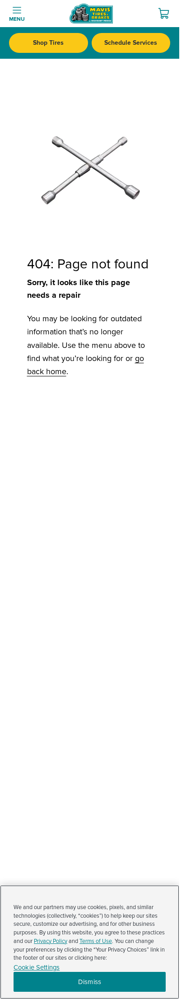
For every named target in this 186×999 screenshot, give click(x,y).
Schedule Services (130, 43)
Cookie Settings (37, 967)
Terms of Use (95, 941)
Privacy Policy (50, 941)
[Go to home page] (91, 13)
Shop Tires (48, 43)
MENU (17, 19)
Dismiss (89, 982)
